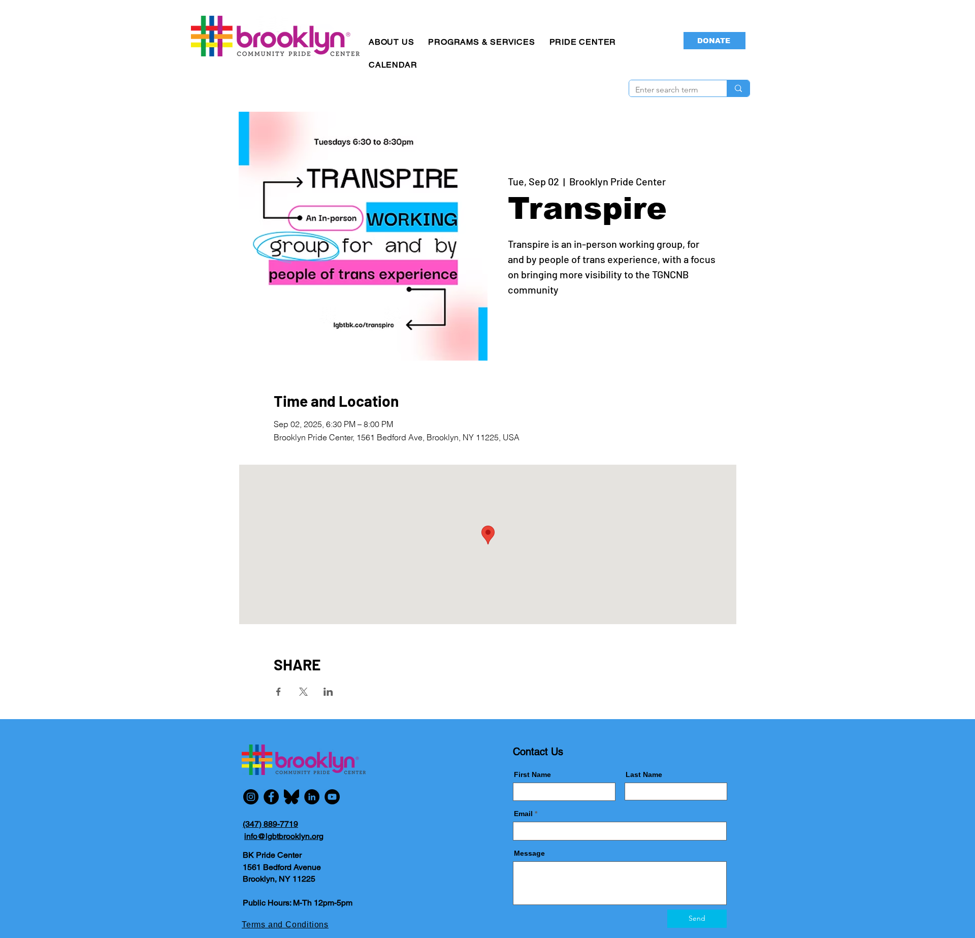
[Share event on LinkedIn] (328, 692)
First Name (532, 774)
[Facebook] (271, 796)
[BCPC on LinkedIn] (311, 796)
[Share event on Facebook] (278, 692)
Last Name (644, 774)
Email (523, 813)
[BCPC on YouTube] (332, 796)
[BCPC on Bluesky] (291, 796)
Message (529, 853)
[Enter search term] (738, 88)
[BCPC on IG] (250, 796)
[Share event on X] (303, 692)
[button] (391, 42)
